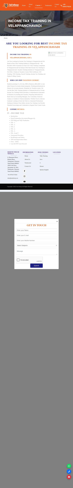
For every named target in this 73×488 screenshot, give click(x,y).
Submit (36, 266)
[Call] (69, 471)
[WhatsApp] (69, 466)
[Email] (69, 477)
